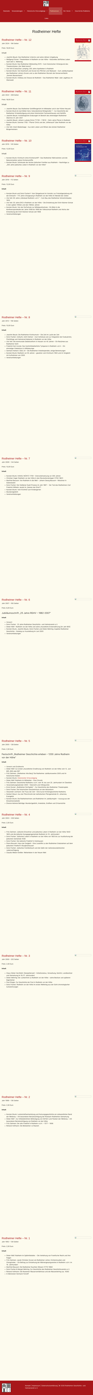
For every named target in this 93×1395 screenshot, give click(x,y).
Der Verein (66, 11)
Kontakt (28, 1386)
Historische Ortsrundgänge (36, 11)
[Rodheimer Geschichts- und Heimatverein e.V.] (46, 3)
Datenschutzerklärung (49, 1386)
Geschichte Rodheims (82, 11)
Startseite (6, 11)
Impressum (36, 1386)
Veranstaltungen (17, 11)
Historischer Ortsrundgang (27, 778)
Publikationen (54, 11)
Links (46, 18)
